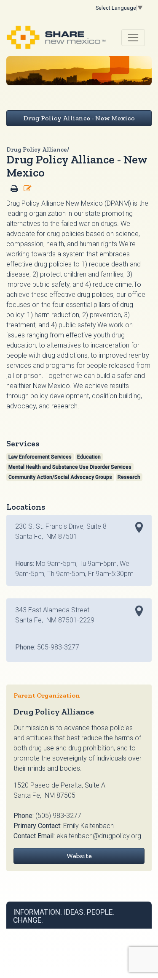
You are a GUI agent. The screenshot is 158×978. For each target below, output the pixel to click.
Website (79, 856)
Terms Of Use (47, 931)
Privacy (72, 931)
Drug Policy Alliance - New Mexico (79, 118)
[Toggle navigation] (133, 37)
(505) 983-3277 (58, 816)
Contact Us (130, 931)
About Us (93, 931)
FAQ (111, 931)
